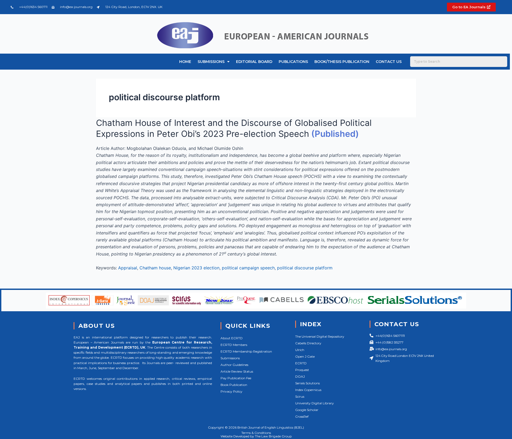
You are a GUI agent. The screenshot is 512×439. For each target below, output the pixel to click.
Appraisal (127, 267)
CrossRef (302, 416)
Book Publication (234, 385)
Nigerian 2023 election (196, 267)
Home (185, 61)
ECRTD (301, 363)
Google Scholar (306, 410)
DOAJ (300, 376)
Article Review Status (237, 371)
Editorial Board (254, 61)
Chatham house (155, 267)
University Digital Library (314, 403)
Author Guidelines (234, 365)
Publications (293, 61)
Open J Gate (305, 356)
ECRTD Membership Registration (246, 351)
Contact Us (389, 61)
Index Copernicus (308, 390)
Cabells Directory (308, 343)
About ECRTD (232, 338)
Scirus (299, 396)
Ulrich (299, 350)
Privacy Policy (231, 391)
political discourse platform (305, 267)
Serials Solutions (307, 383)
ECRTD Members (234, 345)
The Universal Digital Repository (319, 336)
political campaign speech (248, 267)
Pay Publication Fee (236, 378)
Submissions (211, 61)
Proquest (302, 370)
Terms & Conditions (256, 433)
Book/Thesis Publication (341, 61)
